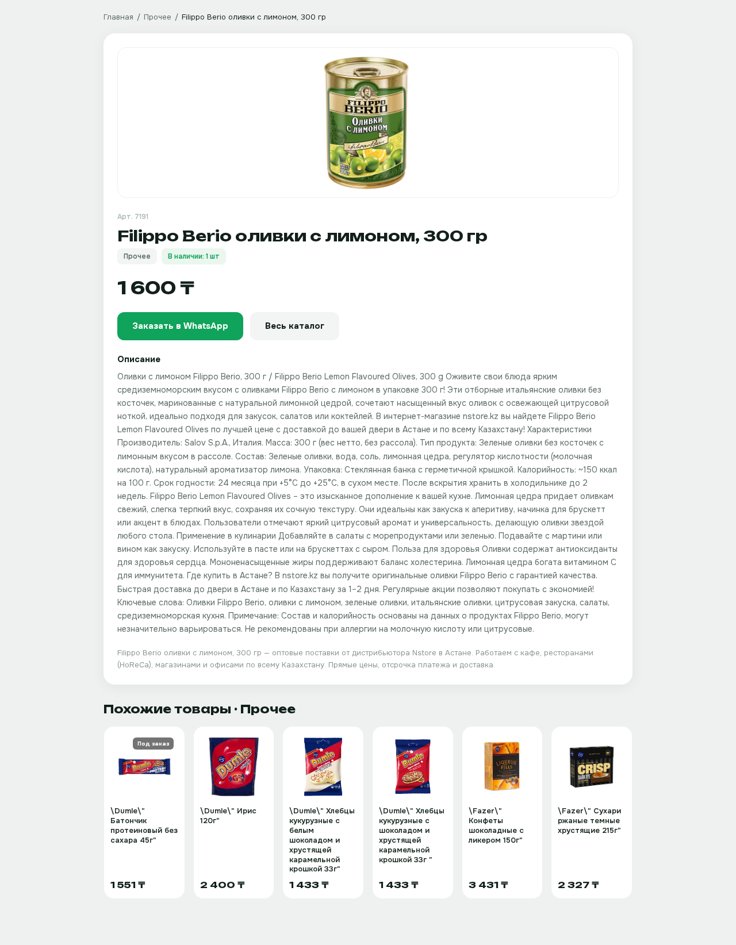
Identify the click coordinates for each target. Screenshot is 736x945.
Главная (118, 17)
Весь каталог (294, 326)
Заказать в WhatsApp (180, 326)
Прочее (157, 17)
